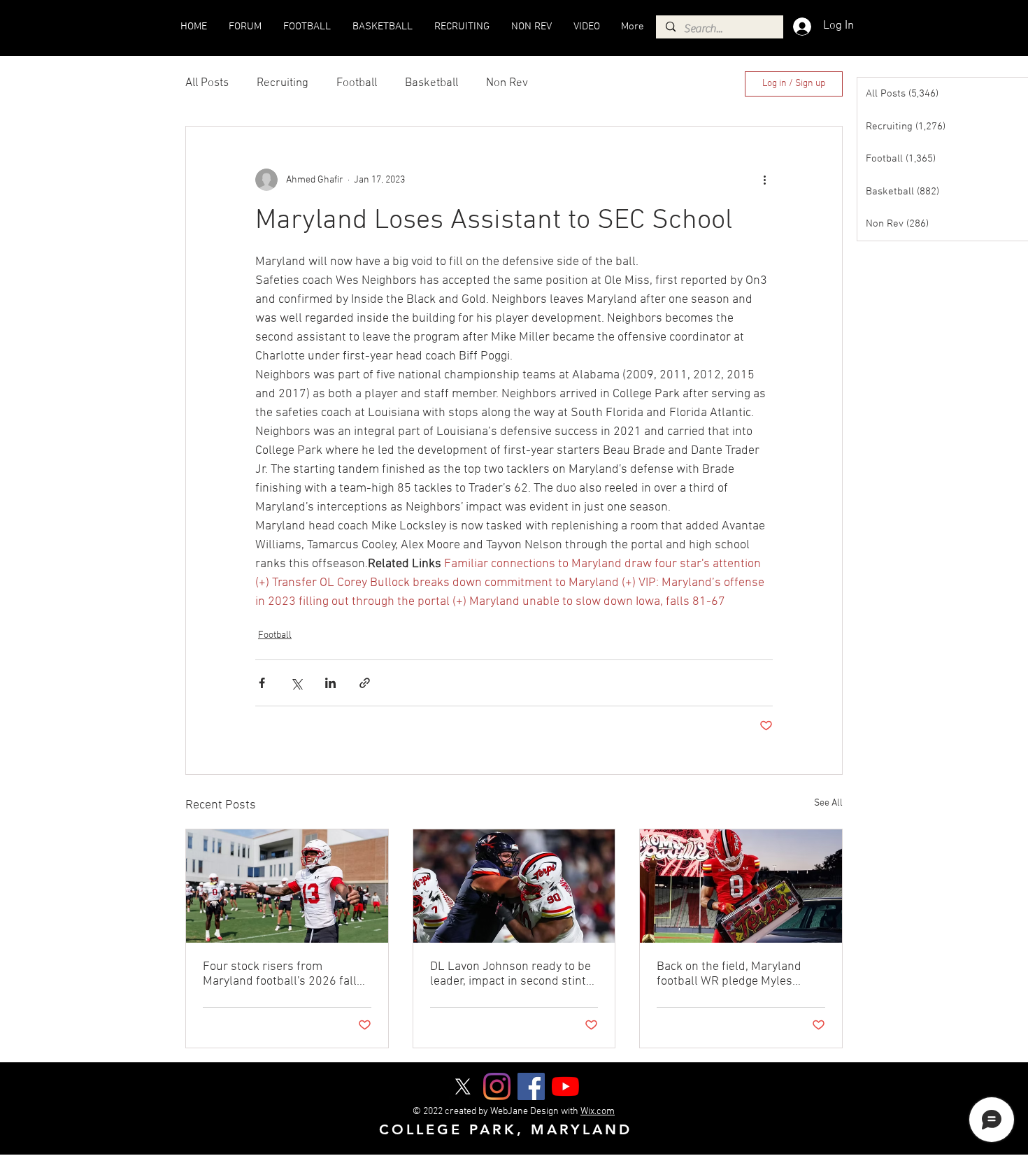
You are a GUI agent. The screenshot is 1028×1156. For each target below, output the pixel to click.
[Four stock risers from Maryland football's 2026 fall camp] (287, 886)
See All (828, 803)
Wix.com (597, 1112)
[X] (462, 1086)
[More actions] (764, 179)
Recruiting (282, 83)
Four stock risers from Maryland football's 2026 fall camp (280, 974)
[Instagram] (497, 1086)
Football (356, 83)
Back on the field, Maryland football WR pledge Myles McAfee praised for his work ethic (731, 974)
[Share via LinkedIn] (330, 683)
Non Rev (507, 83)
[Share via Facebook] (262, 683)
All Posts (207, 83)
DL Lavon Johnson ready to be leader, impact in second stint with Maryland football (510, 974)
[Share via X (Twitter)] (296, 683)
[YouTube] (565, 1086)
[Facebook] (531, 1086)
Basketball (431, 83)
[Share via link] (364, 683)
